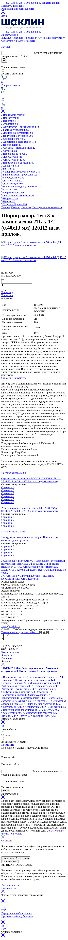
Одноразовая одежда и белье (21, 171)
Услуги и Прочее (14, 204)
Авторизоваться (10, 885)
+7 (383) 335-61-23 (11, 2)
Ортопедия (9, 150)
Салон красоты (26, 40)
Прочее (8, 201)
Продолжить (8, 888)
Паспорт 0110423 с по (13, 472)
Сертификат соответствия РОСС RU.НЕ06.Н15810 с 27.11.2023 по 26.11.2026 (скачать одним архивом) (31, 480)
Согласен (6, 840)
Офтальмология (38, 695)
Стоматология (9, 40)
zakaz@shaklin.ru (10, 626)
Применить (7, 744)
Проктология (11, 144)
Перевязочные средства (18, 162)
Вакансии (18, 5)
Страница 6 (7, 502)
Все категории (10, 117)
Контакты (6, 5)
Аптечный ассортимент (51, 37)
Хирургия (10, 165)
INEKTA (6, 37)
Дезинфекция (12, 183)
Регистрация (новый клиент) (17, 8)
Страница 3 (7, 493)
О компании (10, 575)
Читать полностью (11, 833)
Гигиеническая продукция (19, 174)
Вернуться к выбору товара (16, 913)
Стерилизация (13, 192)
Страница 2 (7, 490)
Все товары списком (14, 114)
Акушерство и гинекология (20, 126)
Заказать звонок (51, 2)
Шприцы (10, 198)
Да (2, 925)
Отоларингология (14, 138)
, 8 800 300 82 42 (32, 2)
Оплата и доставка (30, 575)
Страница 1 (7, 487)
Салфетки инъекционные (18, 147)
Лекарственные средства (18, 195)
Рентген (9, 168)
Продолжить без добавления (17, 916)
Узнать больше (55, 830)
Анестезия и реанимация (19, 141)
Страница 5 (7, 499)
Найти (6, 790)
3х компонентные (52, 207)
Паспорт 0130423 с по (13, 531)
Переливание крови (15, 153)
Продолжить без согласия (16, 858)
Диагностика (12, 180)
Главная (5, 207)
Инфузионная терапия (17, 135)
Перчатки (10, 120)
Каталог (15, 207)
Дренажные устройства (17, 132)
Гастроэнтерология (15, 129)
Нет (3, 928)
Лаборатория (12, 156)
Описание (7, 378)
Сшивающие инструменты (18, 560)
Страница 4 (7, 496)
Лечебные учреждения (24, 37)
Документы (19, 378)
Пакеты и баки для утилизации (22, 186)
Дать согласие (10, 861)
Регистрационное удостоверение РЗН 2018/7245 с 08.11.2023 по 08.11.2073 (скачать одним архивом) (29, 509)
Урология (10, 123)
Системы (9, 189)
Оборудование (13, 177)
